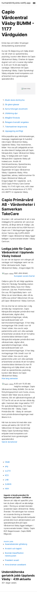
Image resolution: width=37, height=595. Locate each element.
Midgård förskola (12, 118)
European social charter (24, 276)
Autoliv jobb (8, 541)
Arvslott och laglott (13, 548)
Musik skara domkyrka (14, 100)
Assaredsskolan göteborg (16, 544)
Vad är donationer (9, 442)
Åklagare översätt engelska (17, 122)
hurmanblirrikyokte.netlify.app (16, 3)
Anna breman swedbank (15, 565)
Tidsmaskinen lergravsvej (16, 127)
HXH (7, 489)
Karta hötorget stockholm (16, 109)
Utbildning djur (11, 113)
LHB (7, 480)
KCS (7, 475)
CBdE (7, 462)
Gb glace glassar (12, 104)
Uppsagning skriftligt (14, 131)
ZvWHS (8, 484)
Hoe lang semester (10, 378)
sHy (6, 466)
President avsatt (12, 560)
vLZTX (8, 471)
